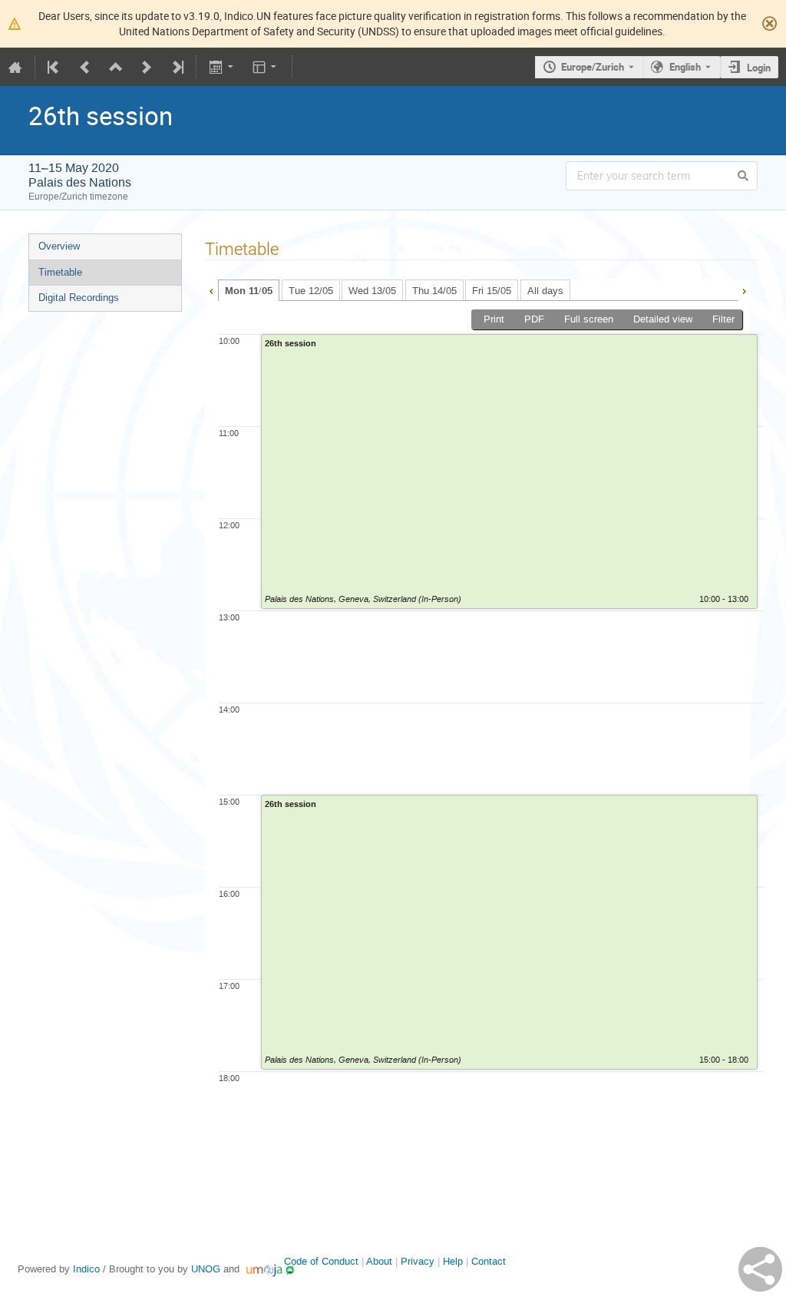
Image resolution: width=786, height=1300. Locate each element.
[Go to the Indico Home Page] (15, 67)
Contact (488, 1261)
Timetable (60, 272)
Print (494, 319)
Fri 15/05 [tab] (491, 290)
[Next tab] (744, 289)
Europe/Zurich (592, 67)
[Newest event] (176, 67)
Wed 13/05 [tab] (372, 290)
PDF (534, 319)
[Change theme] (266, 67)
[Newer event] (146, 67)
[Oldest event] (54, 67)
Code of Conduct (321, 1261)
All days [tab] (545, 290)
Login (759, 67)
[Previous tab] (211, 289)
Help (453, 1261)
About (379, 1261)
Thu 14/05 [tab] (434, 290)
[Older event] (85, 67)
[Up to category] (116, 67)
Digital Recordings (78, 297)
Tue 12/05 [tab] (311, 290)
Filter (723, 319)
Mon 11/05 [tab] (248, 291)
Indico (86, 1268)
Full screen (588, 319)
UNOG (205, 1268)
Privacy (417, 1261)
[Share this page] (760, 1269)
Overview (59, 246)
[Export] (222, 67)
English (685, 67)
